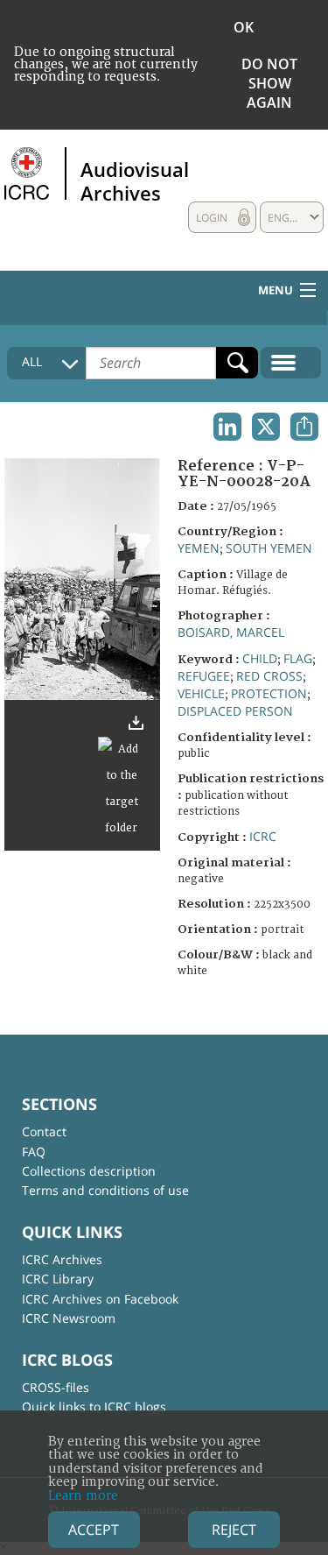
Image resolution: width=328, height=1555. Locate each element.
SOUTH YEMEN (269, 548)
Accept (93, 1529)
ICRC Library (58, 1278)
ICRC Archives (62, 1259)
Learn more (83, 1495)
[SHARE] (304, 427)
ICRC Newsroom (68, 1318)
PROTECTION (269, 693)
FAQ (33, 1151)
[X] (266, 427)
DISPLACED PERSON (235, 711)
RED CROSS (269, 676)
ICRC (262, 836)
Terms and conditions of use (105, 1190)
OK (244, 27)
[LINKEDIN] (227, 427)
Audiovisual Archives (134, 180)
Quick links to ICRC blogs (94, 1406)
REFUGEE (204, 676)
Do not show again (269, 83)
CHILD (259, 658)
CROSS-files (55, 1387)
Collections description (89, 1171)
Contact (44, 1131)
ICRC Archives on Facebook (100, 1298)
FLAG (297, 658)
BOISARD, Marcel (231, 632)
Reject (234, 1529)
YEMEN (199, 548)
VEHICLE (201, 693)
